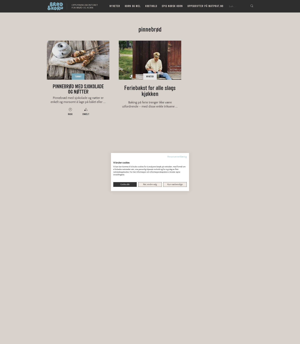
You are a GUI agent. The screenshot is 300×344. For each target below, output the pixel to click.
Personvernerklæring (177, 157)
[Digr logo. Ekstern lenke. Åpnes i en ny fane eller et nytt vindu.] (115, 159)
